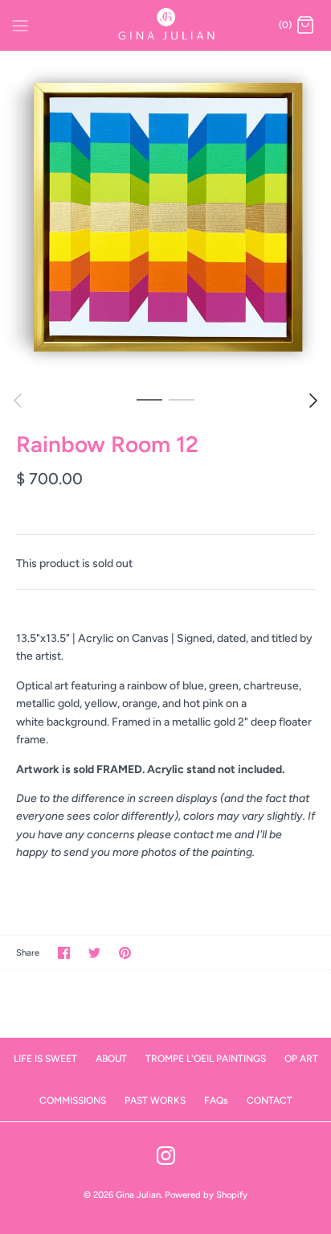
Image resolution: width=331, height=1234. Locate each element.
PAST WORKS (155, 1100)
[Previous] (17, 400)
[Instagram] (166, 1155)
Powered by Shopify (206, 1194)
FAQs (216, 1100)
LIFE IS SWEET (45, 1058)
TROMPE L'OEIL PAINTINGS (205, 1058)
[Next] (313, 400)
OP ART (301, 1058)
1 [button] (149, 399)
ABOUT (111, 1058)
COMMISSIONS (72, 1100)
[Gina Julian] (166, 25)
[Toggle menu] (20, 25)
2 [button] (182, 399)
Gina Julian (138, 1194)
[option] (165, 217)
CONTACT (269, 1100)
